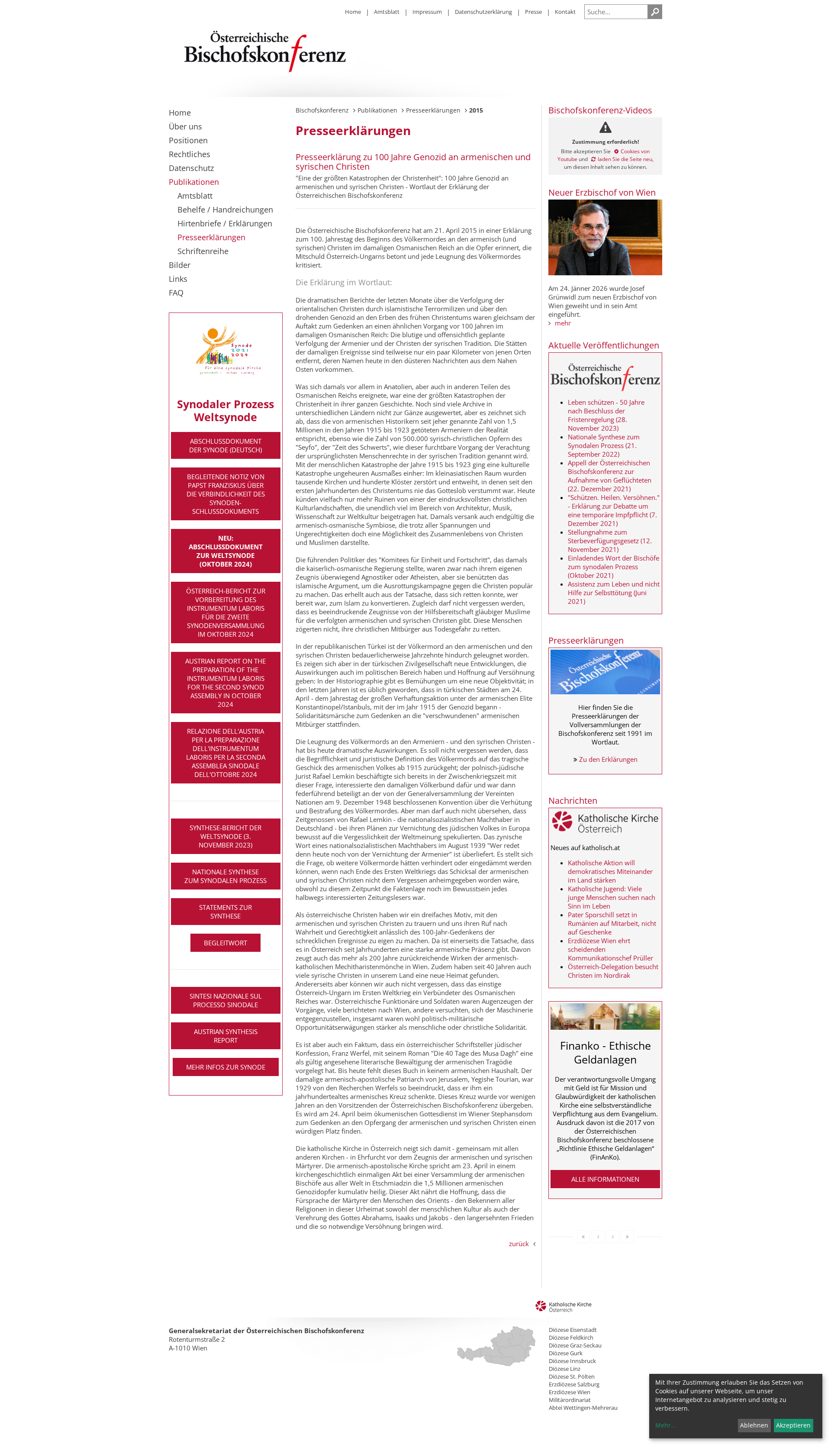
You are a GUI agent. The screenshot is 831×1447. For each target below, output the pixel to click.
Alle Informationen (605, 1179)
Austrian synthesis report (226, 1035)
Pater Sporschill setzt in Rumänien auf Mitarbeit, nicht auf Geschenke (612, 923)
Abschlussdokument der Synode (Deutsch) (225, 445)
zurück (519, 1243)
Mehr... (665, 1425)
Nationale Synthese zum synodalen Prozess (225, 876)
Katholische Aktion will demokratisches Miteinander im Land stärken (610, 871)
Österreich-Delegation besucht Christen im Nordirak (613, 971)
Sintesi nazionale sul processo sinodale (226, 1000)
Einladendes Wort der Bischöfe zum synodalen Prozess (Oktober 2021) (613, 567)
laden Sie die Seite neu (625, 159)
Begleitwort (225, 942)
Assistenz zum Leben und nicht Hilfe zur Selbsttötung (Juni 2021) (614, 593)
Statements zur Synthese (225, 911)
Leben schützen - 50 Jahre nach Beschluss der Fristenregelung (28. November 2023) (606, 415)
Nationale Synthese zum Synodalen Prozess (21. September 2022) (604, 445)
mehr (563, 323)
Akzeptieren (793, 1425)
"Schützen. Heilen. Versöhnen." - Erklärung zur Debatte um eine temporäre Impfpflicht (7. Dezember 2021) (614, 510)
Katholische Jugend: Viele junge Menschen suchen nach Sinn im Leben (611, 897)
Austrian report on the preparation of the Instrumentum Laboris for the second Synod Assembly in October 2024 (225, 683)
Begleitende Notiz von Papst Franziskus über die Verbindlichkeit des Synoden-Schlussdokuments (226, 494)
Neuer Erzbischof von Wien (602, 192)
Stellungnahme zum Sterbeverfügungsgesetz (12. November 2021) (610, 541)
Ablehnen (754, 1425)
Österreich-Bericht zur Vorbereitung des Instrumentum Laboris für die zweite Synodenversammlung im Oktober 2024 (225, 612)
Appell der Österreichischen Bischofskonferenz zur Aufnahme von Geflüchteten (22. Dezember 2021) (609, 475)
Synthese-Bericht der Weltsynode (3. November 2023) (225, 836)
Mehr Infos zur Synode (225, 1067)
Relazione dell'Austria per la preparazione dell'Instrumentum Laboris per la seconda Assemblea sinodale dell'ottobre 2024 (225, 753)
